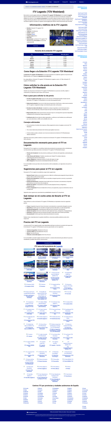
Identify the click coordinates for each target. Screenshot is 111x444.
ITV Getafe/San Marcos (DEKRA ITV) (29, 328)
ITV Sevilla (69, 402)
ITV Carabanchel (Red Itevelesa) (55, 296)
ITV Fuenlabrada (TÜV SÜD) (29, 321)
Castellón (85, 83)
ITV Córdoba (40, 398)
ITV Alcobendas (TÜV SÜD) (68, 269)
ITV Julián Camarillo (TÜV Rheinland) (42, 338)
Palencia (85, 124)
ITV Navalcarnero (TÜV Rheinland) (67, 356)
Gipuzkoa (85, 92)
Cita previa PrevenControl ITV (81, 25)
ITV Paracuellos (55, 361)
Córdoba (85, 89)
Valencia (85, 140)
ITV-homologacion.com (30, 414)
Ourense (85, 122)
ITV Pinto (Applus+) (42, 368)
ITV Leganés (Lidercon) (42, 346)
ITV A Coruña (25, 388)
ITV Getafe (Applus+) (42, 318)
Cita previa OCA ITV (82, 14)
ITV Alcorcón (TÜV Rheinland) (42, 281)
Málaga (85, 115)
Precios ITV (65, 2)
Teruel (85, 137)
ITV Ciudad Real (41, 396)
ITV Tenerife (84, 391)
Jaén (86, 104)
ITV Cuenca (40, 399)
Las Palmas (84, 107)
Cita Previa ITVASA (82, 27)
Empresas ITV (73, 2)
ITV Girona (40, 401)
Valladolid (85, 142)
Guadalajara (84, 97)
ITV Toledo (84, 394)
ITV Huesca (54, 393)
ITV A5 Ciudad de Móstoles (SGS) (42, 257)
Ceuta (85, 85)
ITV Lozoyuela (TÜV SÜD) (29, 356)
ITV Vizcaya (84, 399)
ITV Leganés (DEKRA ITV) (29, 346)
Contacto (73, 411)
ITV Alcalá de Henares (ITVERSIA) (55, 257)
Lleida (85, 110)
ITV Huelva (54, 391)
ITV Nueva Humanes (42, 361)
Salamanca (84, 127)
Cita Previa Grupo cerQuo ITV (81, 45)
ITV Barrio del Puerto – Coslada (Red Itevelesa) (29, 296)
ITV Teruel (84, 393)
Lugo (86, 112)
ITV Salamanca (70, 399)
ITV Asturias (25, 396)
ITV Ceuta (84, 406)
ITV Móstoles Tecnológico (55, 356)
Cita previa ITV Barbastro (81, 40)
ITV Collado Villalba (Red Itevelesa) (42, 306)
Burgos (85, 77)
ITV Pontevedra (70, 398)
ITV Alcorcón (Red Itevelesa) (29, 281)
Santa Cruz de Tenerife (81, 129)
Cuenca (85, 90)
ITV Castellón (40, 394)
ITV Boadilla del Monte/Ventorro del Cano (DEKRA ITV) (42, 298)
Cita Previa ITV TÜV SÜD (81, 30)
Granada (85, 95)
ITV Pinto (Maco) (55, 368)
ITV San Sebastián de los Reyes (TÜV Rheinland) (55, 380)
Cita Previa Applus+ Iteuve (81, 51)
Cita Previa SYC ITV (82, 32)
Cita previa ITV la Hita (82, 47)
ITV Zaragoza (85, 402)
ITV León (54, 399)
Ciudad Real (84, 87)
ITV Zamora (84, 401)
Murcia (85, 119)
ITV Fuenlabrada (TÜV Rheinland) (68, 313)
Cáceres (85, 78)
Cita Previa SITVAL (82, 29)
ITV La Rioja (54, 396)
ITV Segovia (69, 401)
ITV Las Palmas (55, 398)
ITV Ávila (25, 398)
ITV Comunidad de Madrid (35, 6)
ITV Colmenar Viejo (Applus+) (55, 306)
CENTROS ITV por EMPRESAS (82, 7)
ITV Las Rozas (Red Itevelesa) (55, 338)
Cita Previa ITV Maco (82, 49)
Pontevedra (84, 125)
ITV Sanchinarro (68, 376)
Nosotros (81, 2)
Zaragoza (85, 147)
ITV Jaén (54, 394)
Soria (86, 134)
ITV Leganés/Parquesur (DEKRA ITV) (68, 348)
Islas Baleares (84, 102)
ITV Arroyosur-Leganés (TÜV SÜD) (68, 288)
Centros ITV (56, 2)
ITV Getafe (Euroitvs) (55, 318)
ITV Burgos (40, 388)
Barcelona (84, 75)
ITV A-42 (29, 257)
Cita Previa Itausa (83, 43)
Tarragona (84, 135)
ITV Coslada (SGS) (67, 303)
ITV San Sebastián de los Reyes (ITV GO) (42, 378)
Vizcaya (85, 144)
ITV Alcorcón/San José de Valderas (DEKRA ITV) (55, 279)
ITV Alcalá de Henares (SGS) (68, 257)
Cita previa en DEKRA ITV (81, 38)
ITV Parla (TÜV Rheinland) (29, 371)
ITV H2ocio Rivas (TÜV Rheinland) (42, 328)
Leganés (59, 246)
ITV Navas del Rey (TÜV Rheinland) (29, 363)
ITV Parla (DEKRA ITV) (68, 361)
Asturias (85, 70)
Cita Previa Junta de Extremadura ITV (82, 34)
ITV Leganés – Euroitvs (54, 345)
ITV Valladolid (85, 398)
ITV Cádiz (39, 391)
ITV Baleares (25, 401)
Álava (86, 63)
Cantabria (85, 82)
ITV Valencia (84, 396)
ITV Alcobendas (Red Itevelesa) (55, 269)
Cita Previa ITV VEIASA (82, 36)
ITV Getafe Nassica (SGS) (67, 321)
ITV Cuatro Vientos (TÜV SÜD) (42, 313)
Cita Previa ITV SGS (82, 13)
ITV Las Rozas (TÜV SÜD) (68, 338)
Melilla (85, 117)
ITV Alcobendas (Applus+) (42, 269)
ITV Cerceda (68, 293)
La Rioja (85, 105)
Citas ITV (27, 6)
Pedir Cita (35, 45)
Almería (85, 68)
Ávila (86, 72)
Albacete (85, 65)
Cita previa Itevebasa (82, 41)
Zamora (85, 145)
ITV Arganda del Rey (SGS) (55, 288)
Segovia (85, 130)
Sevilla (85, 132)
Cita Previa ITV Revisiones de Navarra (81, 20)
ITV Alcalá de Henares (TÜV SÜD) (29, 269)
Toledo (85, 139)
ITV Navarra (69, 393)
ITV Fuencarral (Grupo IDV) (55, 313)
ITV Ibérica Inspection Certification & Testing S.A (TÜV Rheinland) (55, 330)
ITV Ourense (69, 394)
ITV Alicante (25, 393)
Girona (85, 94)
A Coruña (85, 62)
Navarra (85, 120)
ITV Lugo (54, 402)
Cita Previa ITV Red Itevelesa (82, 22)
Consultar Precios (48, 243)
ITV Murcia (69, 391)
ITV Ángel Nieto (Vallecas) (68, 277)
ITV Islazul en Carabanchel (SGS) (67, 328)
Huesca (85, 100)
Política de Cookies (62, 411)
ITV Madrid (69, 388)
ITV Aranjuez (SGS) (29, 286)
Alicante (85, 67)
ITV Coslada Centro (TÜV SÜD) (29, 313)
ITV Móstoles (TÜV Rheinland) (42, 356)
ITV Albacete (25, 391)
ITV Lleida (54, 401)
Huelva (85, 99)
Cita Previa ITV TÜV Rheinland (82, 17)
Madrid (43, 6)
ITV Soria (84, 388)
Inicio (50, 2)
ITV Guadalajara (55, 388)
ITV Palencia (69, 396)
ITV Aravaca (42, 286)
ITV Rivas (68, 368)
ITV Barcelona (26, 402)
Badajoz (85, 73)
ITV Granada (40, 402)
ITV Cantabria (40, 393)
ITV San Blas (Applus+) (29, 377)
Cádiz (85, 80)
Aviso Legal (69, 411)
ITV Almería (25, 394)
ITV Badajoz (25, 399)
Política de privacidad (54, 411)
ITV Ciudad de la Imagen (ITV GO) (29, 306)
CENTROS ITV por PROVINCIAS (82, 56)
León (86, 109)
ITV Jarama (29, 336)
